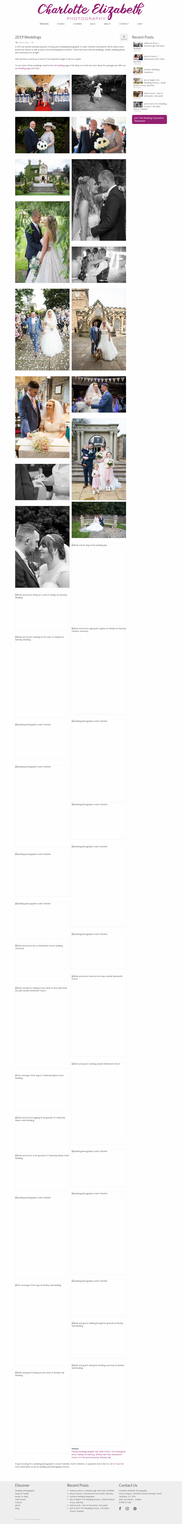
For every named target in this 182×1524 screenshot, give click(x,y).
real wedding (58, 65)
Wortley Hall (105, 1457)
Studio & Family (22, 1493)
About (17, 1505)
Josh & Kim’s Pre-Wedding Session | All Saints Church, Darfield (149, 106)
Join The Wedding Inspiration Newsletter (149, 119)
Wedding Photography (24, 1490)
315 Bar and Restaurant (89, 1457)
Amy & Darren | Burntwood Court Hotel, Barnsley (149, 59)
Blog (26, 42)
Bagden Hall (93, 1451)
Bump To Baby (21, 1496)
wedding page (25, 68)
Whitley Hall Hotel (103, 1454)
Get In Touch (115, 1464)
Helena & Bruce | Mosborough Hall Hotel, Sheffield (149, 46)
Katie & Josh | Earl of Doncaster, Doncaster (153, 94)
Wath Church (104, 1451)
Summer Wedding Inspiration (151, 70)
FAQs (37, 68)
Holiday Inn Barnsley (86, 1454)
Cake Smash (20, 1499)
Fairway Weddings (79, 1451)
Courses (18, 1502)
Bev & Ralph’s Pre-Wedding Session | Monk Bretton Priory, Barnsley (149, 83)
